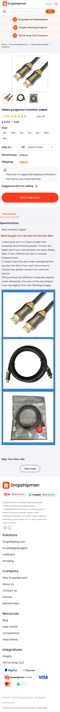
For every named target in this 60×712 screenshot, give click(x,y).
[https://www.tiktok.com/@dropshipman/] (5, 528)
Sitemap (42, 707)
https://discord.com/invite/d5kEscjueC (10, 528)
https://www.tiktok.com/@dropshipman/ (5, 528)
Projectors (6, 47)
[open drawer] (56, 4)
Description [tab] (9, 213)
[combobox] (32, 147)
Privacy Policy (28, 707)
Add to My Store (30, 197)
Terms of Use (10, 707)
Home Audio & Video (39, 44)
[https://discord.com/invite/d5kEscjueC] (9, 528)
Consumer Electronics (19, 44)
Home (4, 44)
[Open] (52, 147)
